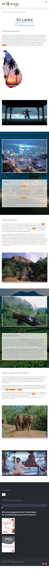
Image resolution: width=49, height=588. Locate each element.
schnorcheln (12, 388)
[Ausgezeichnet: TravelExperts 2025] (8, 501)
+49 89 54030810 (7, 545)
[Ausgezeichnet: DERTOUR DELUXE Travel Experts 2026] (8, 520)
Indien (34, 227)
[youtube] (43, 547)
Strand (33, 392)
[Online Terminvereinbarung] (46, 547)
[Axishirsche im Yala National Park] (24, 404)
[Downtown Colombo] (24, 140)
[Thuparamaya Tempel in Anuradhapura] (24, 252)
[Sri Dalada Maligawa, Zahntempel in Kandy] (24, 295)
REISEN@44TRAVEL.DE (19, 545)
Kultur (43, 222)
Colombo (4, 45)
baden (7, 388)
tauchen (19, 388)
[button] (3, 156)
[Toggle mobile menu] (46, 2)
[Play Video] (24, 112)
